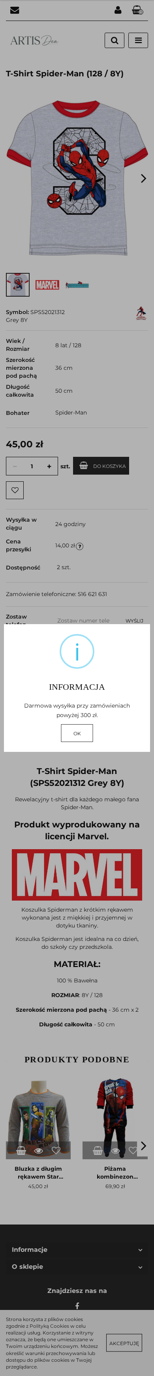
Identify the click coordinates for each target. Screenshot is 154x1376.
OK (77, 733)
